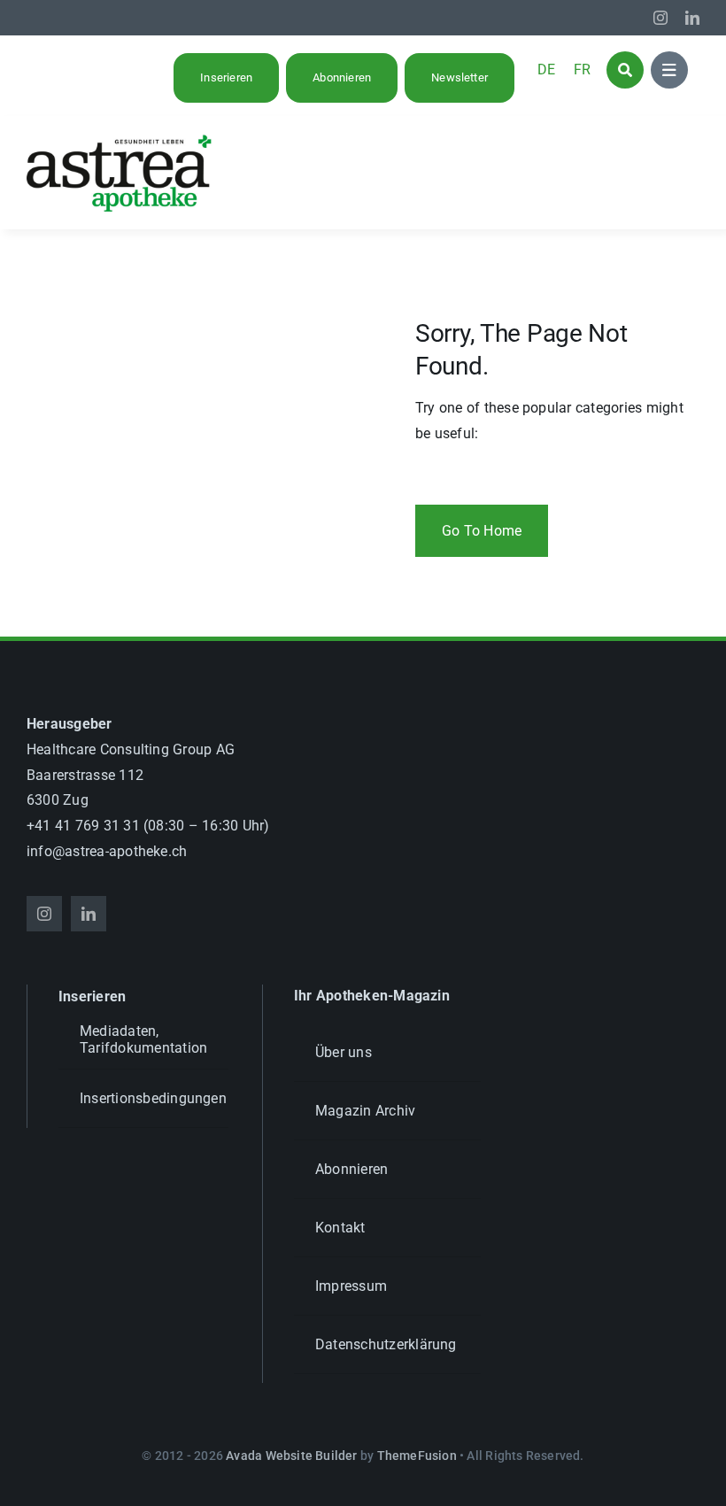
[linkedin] (692, 18)
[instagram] (660, 18)
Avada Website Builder (291, 1455)
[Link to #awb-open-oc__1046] (625, 70)
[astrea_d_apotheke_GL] (119, 140)
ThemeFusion (417, 1455)
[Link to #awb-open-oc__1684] (669, 70)
